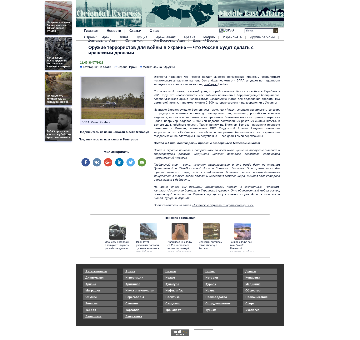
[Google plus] (108, 162)
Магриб (209, 37)
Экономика (93, 316)
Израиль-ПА (232, 37)
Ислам (170, 277)
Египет (123, 37)
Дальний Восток (205, 40)
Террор (90, 309)
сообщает (211, 84)
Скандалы (172, 303)
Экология (252, 309)
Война (157, 67)
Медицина (252, 284)
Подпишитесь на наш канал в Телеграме (108, 139)
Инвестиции (134, 277)
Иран (105, 37)
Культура (172, 284)
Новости (114, 31)
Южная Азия (134, 40)
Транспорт (173, 309)
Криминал (132, 284)
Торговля (132, 309)
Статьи (135, 31)
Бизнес (170, 271)
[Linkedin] (119, 162)
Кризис (90, 284)
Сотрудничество (217, 303)
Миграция (92, 290)
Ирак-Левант (165, 37)
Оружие (169, 67)
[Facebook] (85, 162)
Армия (130, 271)
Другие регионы (262, 37)
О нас (154, 31)
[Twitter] (130, 162)
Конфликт (252, 277)
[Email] (142, 162)
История (211, 277)
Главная (91, 31)
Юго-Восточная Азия (168, 40)
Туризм (210, 309)
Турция (141, 37)
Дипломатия (94, 277)
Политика (172, 297)
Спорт (249, 303)
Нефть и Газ (174, 290)
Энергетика (133, 316)
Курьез (210, 284)
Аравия (189, 37)
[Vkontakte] (97, 162)
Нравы (210, 290)
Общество (253, 290)
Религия (91, 303)
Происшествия (256, 297)
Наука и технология (139, 290)
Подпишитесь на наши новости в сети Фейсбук (114, 132)
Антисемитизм (96, 271)
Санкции (131, 303)
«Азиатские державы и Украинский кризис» (198, 190)
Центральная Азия (102, 40)
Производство (216, 297)
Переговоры (134, 297)
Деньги (250, 271)
